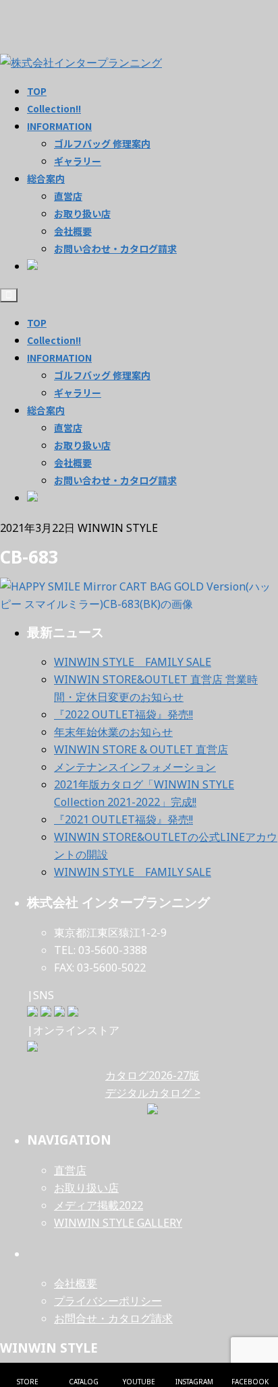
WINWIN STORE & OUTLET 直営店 (141, 749)
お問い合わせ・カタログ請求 (115, 480)
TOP (37, 322)
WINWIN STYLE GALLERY (118, 1222)
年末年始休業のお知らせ (113, 731)
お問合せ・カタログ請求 (113, 1318)
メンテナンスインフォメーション (135, 766)
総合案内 (46, 410)
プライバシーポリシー (108, 1300)
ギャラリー (77, 392)
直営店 (68, 427)
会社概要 (73, 462)
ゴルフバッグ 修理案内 (102, 375)
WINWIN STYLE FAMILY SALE (132, 661)
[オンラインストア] (32, 1047)
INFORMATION (59, 357)
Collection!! (54, 340)
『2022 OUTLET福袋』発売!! (123, 714)
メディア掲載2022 (98, 1205)
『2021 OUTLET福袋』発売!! (123, 819)
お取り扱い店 (82, 445)
